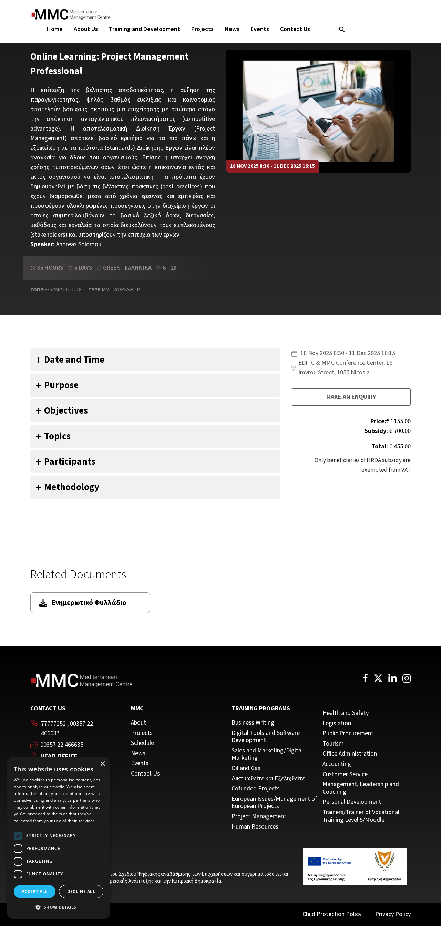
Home (55, 29)
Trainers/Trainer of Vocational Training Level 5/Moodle (360, 816)
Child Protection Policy (331, 914)
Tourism (333, 744)
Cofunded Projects (256, 788)
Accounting (336, 764)
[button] (58, 907)
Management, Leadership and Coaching (360, 788)
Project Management (259, 816)
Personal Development (351, 802)
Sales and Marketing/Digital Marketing (267, 754)
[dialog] (58, 838)
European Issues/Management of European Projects (274, 802)
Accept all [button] (35, 891)
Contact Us (295, 29)
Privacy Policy (393, 914)
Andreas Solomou (78, 244)
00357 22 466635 (61, 745)
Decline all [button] (81, 891)
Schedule (142, 743)
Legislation (336, 723)
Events (259, 29)
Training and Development (144, 29)
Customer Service (345, 774)
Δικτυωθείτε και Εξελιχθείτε (268, 778)
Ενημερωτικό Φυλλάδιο (88, 602)
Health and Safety (345, 713)
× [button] (102, 764)
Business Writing (253, 723)
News (232, 29)
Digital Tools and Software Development (266, 736)
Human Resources (255, 827)
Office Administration (349, 754)
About (138, 723)
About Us (86, 29)
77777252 (53, 723)
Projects (202, 29)
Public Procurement (347, 733)
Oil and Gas (246, 768)
